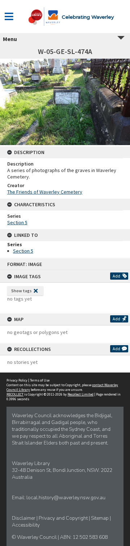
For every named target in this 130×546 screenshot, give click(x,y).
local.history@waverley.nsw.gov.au (65, 497)
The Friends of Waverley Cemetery (44, 192)
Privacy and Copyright (64, 518)
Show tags (21, 290)
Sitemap (100, 518)
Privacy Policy (16, 380)
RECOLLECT (14, 394)
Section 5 (17, 222)
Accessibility (26, 525)
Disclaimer (24, 518)
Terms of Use (39, 380)
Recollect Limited (81, 394)
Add (116, 276)
